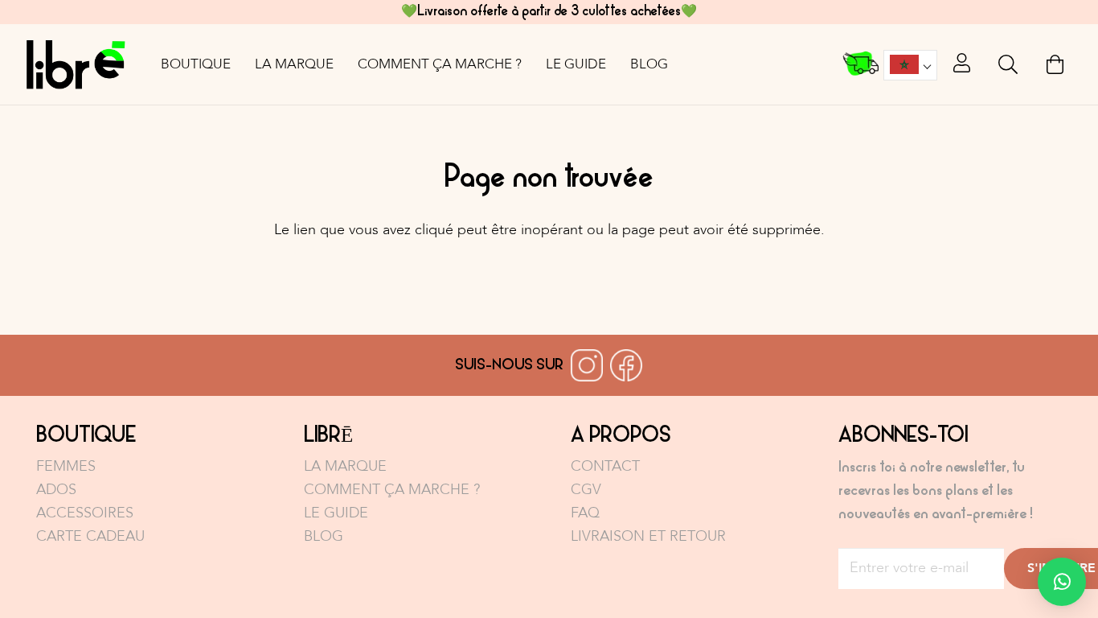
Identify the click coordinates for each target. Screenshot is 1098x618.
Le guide (336, 513)
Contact (605, 466)
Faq (585, 513)
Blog (323, 536)
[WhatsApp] (1062, 582)
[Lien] (75, 64)
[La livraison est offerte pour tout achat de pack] (861, 64)
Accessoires (84, 513)
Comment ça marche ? (392, 490)
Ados (56, 490)
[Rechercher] (1008, 64)
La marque (345, 466)
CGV (586, 490)
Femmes (66, 466)
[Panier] (1055, 64)
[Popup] (961, 64)
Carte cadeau (90, 536)
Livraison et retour (648, 536)
